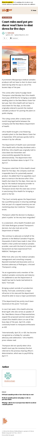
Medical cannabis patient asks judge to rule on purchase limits (16, 398)
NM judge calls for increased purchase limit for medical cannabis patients (19, 403)
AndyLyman (10, 33)
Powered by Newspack (8, 435)
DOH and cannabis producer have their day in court (18, 394)
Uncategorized (6, 17)
